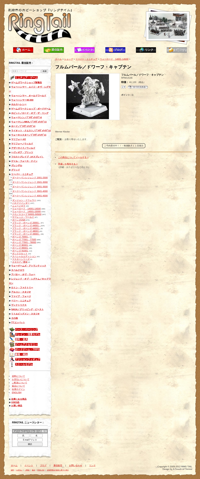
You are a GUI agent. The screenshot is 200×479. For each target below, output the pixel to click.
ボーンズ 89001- (20, 248)
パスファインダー (21, 203)
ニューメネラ (18, 206)
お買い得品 (16, 405)
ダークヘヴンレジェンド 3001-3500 (30, 186)
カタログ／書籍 (20, 262)
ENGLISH (16, 392)
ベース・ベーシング (26, 329)
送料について (18, 376)
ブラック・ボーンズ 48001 (25, 231)
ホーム (26, 49)
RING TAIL (186, 466)
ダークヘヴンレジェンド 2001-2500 (30, 177)
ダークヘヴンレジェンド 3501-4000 (30, 191)
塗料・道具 (21, 339)
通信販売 (57, 49)
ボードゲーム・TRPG (27, 349)
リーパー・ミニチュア (86, 59)
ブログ (118, 49)
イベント (87, 49)
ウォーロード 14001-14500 (26, 208)
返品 (33, 470)
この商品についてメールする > (73, 157)
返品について (18, 386)
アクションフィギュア (27, 359)
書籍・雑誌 (21, 354)
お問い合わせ (75, 465)
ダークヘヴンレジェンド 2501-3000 (30, 182)
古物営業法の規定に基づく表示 (58, 470)
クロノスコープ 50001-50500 (26, 214)
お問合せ (179, 49)
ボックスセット (20, 253)
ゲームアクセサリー (26, 344)
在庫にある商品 (19, 399)
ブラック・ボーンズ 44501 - (26, 228)
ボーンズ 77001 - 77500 (24, 239)
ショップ (68, 59)
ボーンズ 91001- (20, 250)
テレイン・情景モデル (27, 334)
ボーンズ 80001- (20, 245)
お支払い (19, 470)
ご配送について (19, 382)
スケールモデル (24, 364)
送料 (12, 470)
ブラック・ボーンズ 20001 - (26, 222)
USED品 (15, 402)
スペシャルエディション (24, 256)
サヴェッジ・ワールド (23, 217)
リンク (149, 49)
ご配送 (27, 470)
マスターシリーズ (21, 259)
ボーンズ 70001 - (20, 236)
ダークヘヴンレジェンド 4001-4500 (30, 195)
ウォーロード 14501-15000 (26, 211)
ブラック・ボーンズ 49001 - (26, 234)
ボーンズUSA (18, 220)
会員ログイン (18, 389)
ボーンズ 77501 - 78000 (24, 242)
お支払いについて (20, 379)
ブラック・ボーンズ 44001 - (26, 225)
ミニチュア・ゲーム (26, 77)
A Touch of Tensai (182, 469)
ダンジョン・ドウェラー (24, 200)
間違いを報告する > (68, 164)
